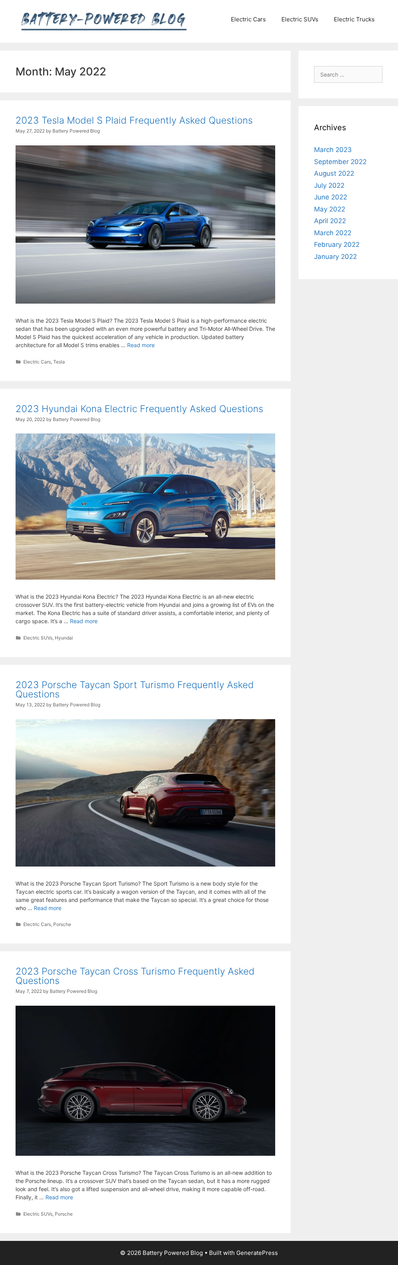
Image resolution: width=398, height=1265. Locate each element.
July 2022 (329, 185)
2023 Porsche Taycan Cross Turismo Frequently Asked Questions (135, 976)
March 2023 (333, 150)
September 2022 (340, 162)
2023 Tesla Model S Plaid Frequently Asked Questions (134, 120)
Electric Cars (248, 19)
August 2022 (334, 173)
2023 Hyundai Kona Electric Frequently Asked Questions (139, 408)
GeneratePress (257, 1252)
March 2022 (332, 233)
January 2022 (335, 256)
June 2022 (330, 197)
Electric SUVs (299, 19)
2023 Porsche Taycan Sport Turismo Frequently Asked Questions (135, 689)
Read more (141, 345)
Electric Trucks (354, 19)
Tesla (59, 362)
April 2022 (330, 221)
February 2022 (337, 244)
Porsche (62, 924)
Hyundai (64, 638)
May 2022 (329, 209)
